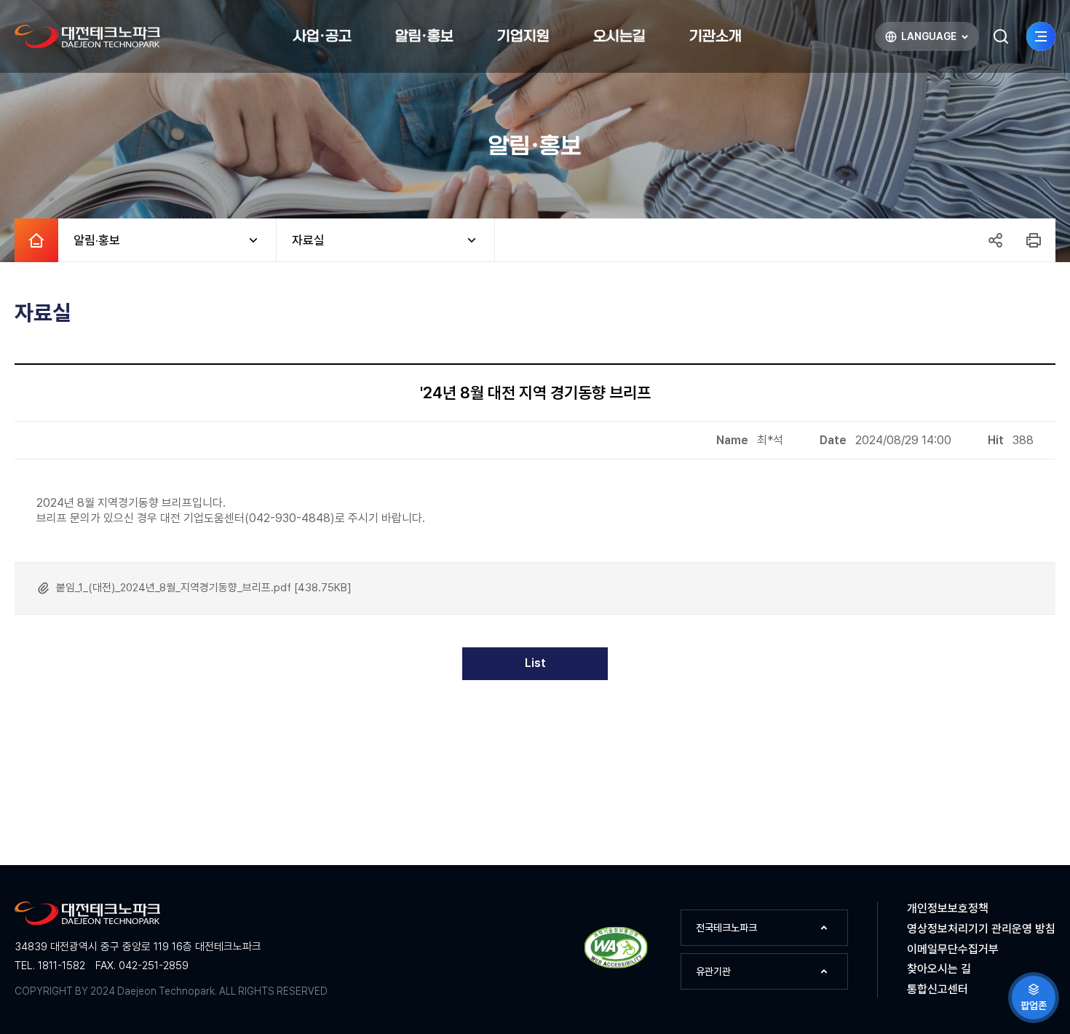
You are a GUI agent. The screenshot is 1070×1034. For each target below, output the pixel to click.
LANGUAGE (920, 40)
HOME (36, 240)
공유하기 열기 (995, 240)
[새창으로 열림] (616, 966)
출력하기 (1033, 240)
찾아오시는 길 (939, 969)
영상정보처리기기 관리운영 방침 (981, 929)
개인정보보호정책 (947, 908)
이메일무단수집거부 (953, 949)
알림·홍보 (89, 240)
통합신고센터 (937, 989)
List (535, 663)
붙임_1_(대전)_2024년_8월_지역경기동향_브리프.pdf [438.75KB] (204, 587)
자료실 (301, 240)
